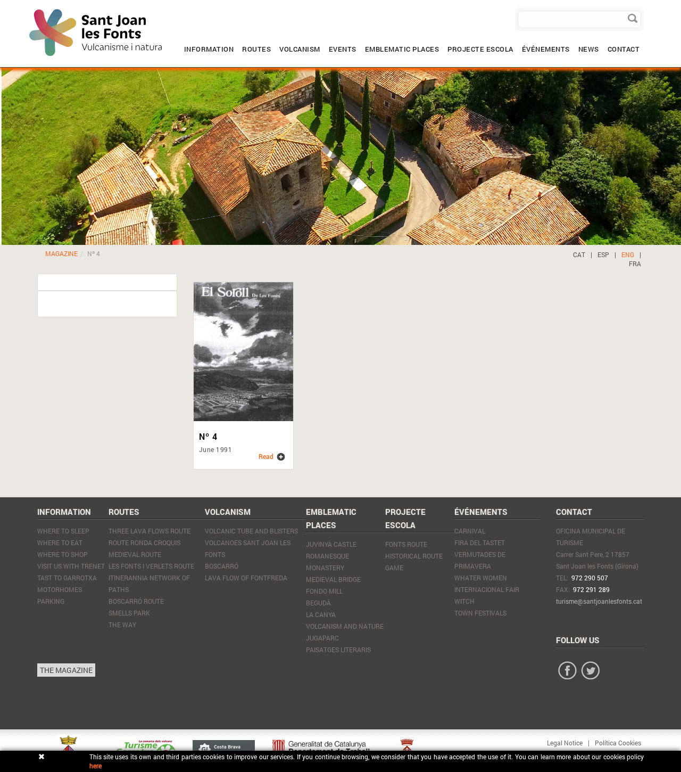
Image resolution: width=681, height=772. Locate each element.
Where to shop (62, 554)
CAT (579, 254)
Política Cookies (618, 742)
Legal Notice (565, 742)
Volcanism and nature (345, 626)
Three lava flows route (149, 531)
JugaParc (322, 638)
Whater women (480, 577)
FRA (635, 263)
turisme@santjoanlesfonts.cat (599, 601)
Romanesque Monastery (327, 562)
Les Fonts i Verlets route (151, 566)
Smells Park (129, 613)
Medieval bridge (333, 579)
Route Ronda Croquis (144, 542)
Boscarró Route (136, 601)
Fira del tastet (479, 542)
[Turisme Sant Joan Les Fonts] (29, 8)
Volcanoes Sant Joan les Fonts (247, 548)
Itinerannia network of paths (149, 583)
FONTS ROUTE (406, 544)
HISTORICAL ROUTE (414, 556)
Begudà (318, 602)
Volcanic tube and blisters (251, 531)
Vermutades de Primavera (479, 560)
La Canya (321, 614)
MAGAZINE (61, 253)
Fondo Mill (324, 591)
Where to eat (59, 542)
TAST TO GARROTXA (67, 577)
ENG (627, 254)
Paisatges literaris (338, 649)
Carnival (469, 531)
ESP (603, 254)
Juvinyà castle (331, 544)
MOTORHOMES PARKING (59, 595)
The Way (122, 624)
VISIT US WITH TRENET (71, 566)
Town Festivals (480, 613)
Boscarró (221, 566)
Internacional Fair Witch (486, 595)
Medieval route (135, 554)
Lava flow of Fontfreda (246, 577)
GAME (394, 567)
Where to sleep (63, 531)
